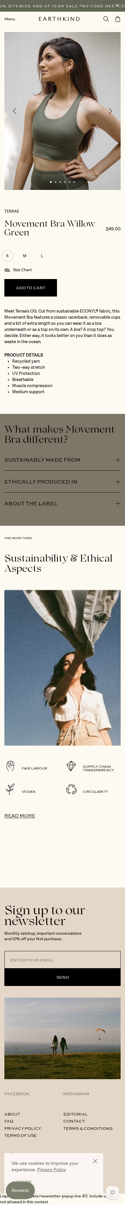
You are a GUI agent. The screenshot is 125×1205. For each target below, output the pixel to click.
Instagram (76, 1093)
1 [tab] (51, 182)
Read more (19, 815)
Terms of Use (20, 1135)
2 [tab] (55, 182)
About (12, 1114)
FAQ (8, 1121)
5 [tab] (69, 182)
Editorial (75, 1114)
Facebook (16, 1093)
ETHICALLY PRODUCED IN (40, 481)
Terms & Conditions (87, 1128)
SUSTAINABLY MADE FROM (42, 459)
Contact (74, 1121)
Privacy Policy (22, 1128)
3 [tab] (60, 182)
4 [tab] (65, 182)
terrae (11, 211)
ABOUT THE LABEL (31, 503)
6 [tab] (74, 182)
